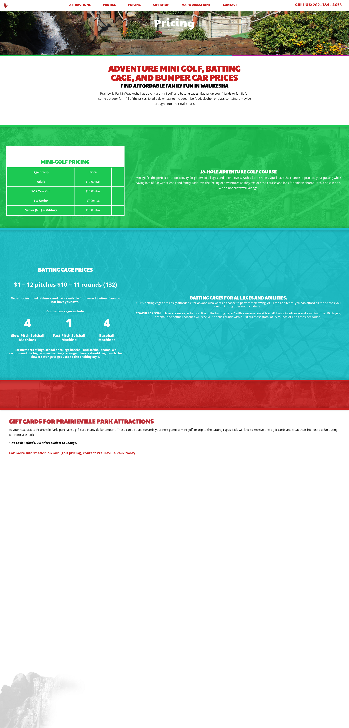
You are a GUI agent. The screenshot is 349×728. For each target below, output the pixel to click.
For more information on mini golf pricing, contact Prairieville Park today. (72, 453)
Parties (109, 4)
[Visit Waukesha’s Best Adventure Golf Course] (5, 5)
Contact (230, 4)
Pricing (134, 4)
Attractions (80, 4)
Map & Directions (196, 4)
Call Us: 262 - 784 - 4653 (318, 4)
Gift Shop (161, 4)
